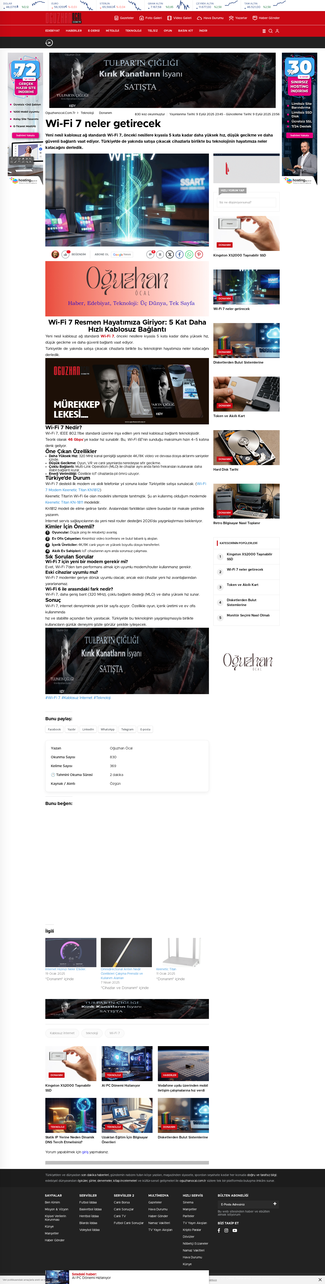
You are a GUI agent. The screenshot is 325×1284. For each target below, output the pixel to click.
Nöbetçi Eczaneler (195, 1243)
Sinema (188, 1202)
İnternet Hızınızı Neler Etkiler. (65, 969)
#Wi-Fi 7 (52, 698)
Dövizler (188, 1236)
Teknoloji (133, 30)
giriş (85, 1152)
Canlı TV (120, 1216)
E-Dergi (94, 30)
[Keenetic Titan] (181, 952)
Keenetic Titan (166, 969)
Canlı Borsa (122, 1202)
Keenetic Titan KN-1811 (64, 502)
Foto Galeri (153, 18)
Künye (49, 1226)
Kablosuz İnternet (62, 1033)
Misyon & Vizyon (56, 1209)
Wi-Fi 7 (114, 1033)
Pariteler (188, 1216)
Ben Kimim (52, 1202)
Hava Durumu (214, 18)
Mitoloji (112, 30)
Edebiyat (52, 30)
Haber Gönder (269, 18)
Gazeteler (127, 18)
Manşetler (52, 1233)
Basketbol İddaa (90, 1209)
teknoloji (92, 1033)
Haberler (74, 30)
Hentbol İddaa (89, 1216)
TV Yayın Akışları (160, 1230)
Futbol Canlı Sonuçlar (129, 1223)
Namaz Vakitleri (159, 1223)
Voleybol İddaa (89, 1230)
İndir (203, 30)
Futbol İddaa (88, 1202)
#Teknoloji (102, 698)
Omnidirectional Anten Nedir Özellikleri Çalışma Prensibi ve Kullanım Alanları (122, 974)
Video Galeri (182, 18)
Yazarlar (241, 18)
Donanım (105, 113)
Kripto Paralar (192, 1230)
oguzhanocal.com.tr (60, 113)
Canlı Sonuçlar (124, 1209)
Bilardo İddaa (88, 1223)
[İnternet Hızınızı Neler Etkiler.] (70, 952)
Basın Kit (185, 30)
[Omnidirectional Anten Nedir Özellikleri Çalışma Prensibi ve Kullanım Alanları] (126, 952)
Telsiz (153, 30)
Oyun (168, 30)
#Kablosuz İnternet (76, 698)
